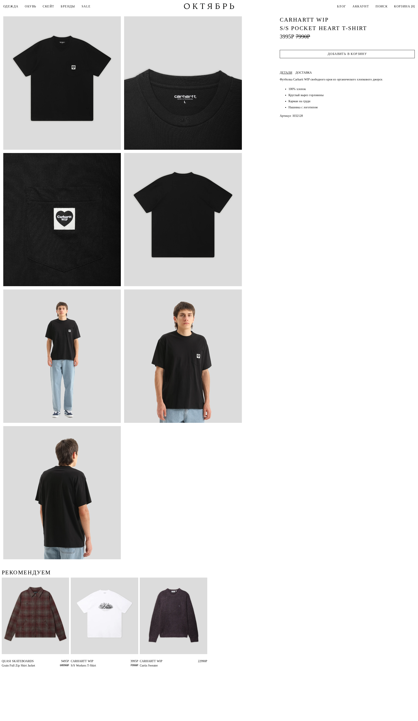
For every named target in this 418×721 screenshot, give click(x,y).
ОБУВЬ (30, 6)
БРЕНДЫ (68, 6)
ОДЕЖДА (10, 6)
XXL (81, 661)
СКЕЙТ (48, 6)
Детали (286, 72)
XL (150, 661)
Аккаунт (360, 6)
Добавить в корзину (347, 54)
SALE (86, 6)
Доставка (303, 72)
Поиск (382, 6)
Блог (341, 6)
